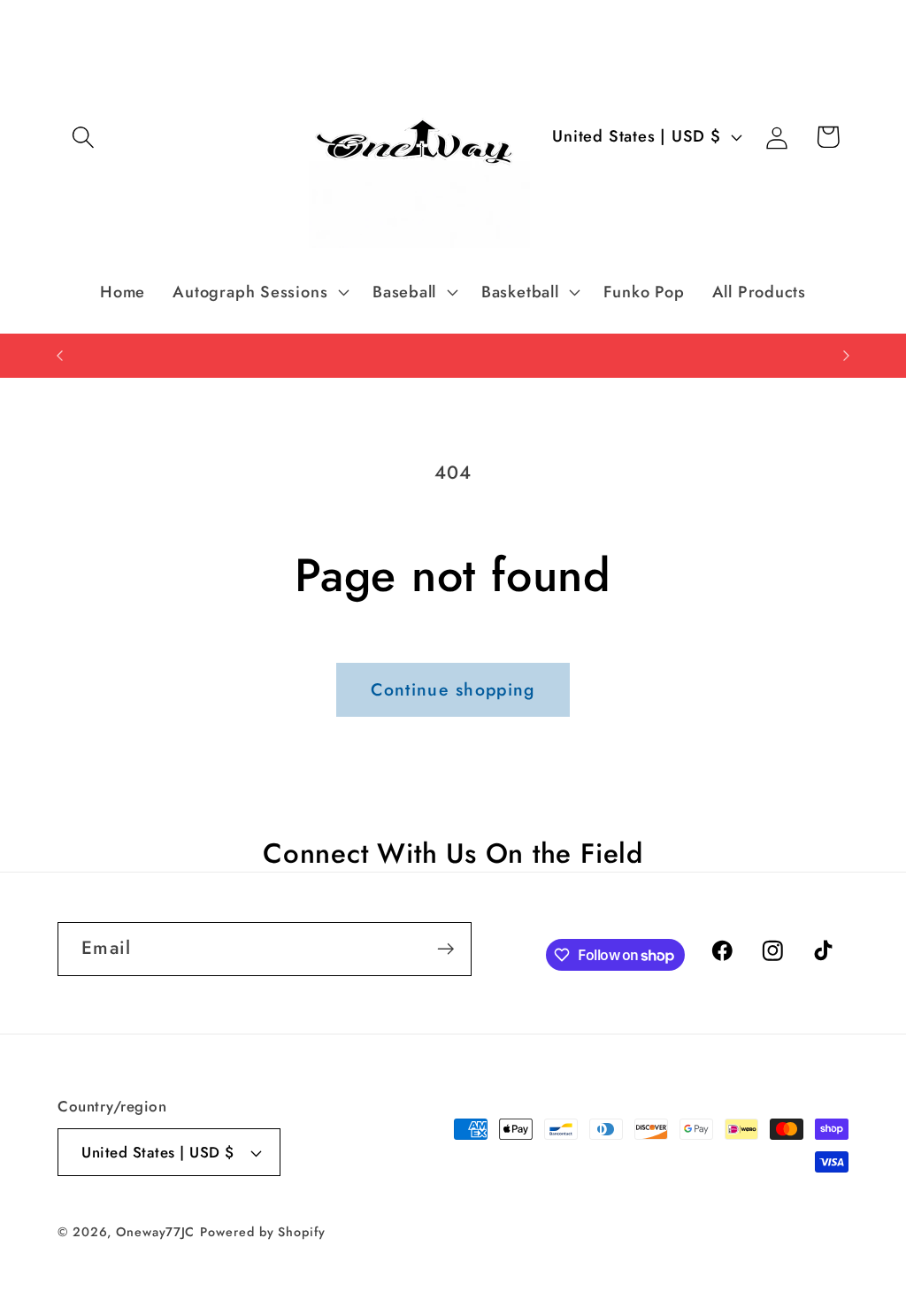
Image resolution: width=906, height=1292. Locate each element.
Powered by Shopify (262, 1232)
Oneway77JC (155, 1232)
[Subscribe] (445, 949)
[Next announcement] (846, 355)
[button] (83, 137)
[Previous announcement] (60, 355)
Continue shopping (452, 689)
